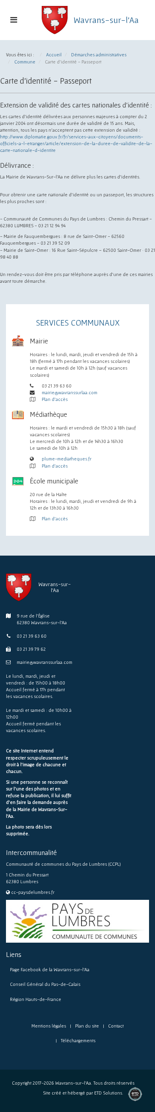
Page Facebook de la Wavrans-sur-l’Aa (49, 969)
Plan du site (87, 1025)
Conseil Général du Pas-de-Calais (45, 984)
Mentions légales (48, 1025)
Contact (116, 1025)
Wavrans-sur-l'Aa (106, 20)
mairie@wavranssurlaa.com (69, 392)
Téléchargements (78, 1040)
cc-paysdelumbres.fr (32, 892)
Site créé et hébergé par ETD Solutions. (83, 1096)
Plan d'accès (55, 399)
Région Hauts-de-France (35, 999)
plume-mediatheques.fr (66, 458)
